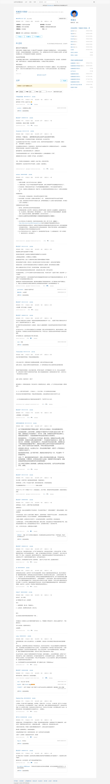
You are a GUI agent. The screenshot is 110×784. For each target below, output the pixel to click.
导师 (35, 2)
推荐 (29, 36)
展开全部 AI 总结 (41, 75)
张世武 (72, 41)
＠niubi (26, 684)
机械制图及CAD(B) (75, 82)
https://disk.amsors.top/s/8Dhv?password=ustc (30, 223)
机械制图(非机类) (75, 74)
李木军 (72, 39)
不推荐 (38, 36)
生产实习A (73, 71)
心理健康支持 (28, 781)
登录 (94, 2)
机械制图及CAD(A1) (75, 68)
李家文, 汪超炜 (74, 55)
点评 (26, 2)
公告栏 (50, 781)
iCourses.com (50, 5)
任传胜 (72, 49)
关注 (21, 36)
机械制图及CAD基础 (75, 65)
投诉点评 (35, 781)
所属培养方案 (62, 18)
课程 (30, 2)
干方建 (72, 36)
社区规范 (21, 781)
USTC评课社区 (18, 2)
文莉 (72, 31)
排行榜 (45, 781)
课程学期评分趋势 (58, 91)
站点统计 (40, 781)
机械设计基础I (74, 87)
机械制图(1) (73, 63)
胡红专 (72, 47)
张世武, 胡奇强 (74, 52)
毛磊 (72, 33)
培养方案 (55, 781)
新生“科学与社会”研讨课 (76, 84)
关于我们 (16, 781)
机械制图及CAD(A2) (75, 79)
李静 (72, 44)
